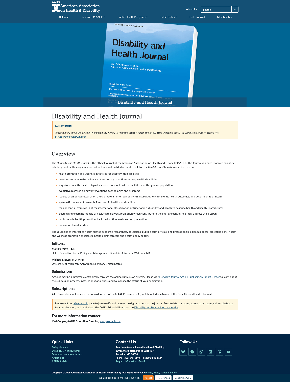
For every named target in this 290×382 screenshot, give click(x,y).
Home (65, 17)
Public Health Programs (132, 17)
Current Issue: (63, 126)
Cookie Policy (169, 372)
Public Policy (167, 17)
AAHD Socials (59, 361)
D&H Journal (197, 17)
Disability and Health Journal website (156, 307)
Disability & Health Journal (66, 350)
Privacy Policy (152, 372)
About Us (191, 9)
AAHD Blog (58, 357)
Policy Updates (60, 347)
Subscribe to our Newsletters (67, 354)
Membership (224, 17)
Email (142, 361)
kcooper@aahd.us (110, 321)
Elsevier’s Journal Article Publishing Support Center (189, 277)
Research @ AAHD (92, 17)
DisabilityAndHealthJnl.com (70, 136)
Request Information (126, 361)
